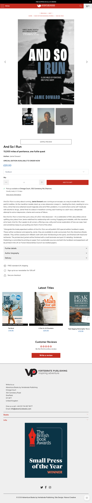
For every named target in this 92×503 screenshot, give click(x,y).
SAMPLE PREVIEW (46, 142)
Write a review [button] (46, 355)
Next (50, 13)
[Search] (80, 6)
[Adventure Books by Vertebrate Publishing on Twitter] (41, 487)
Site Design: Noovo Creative (65, 497)
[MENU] (1, 6)
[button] (46, 248)
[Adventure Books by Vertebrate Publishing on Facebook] (46, 487)
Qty (4, 177)
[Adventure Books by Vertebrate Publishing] (46, 6)
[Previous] (5, 62)
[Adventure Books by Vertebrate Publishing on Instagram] (50, 487)
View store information (13, 195)
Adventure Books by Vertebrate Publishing (38, 497)
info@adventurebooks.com (21, 409)
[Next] (87, 62)
